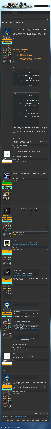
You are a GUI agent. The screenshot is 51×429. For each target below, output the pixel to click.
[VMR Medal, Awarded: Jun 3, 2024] (10, 47)
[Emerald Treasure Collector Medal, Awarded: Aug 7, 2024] (10, 49)
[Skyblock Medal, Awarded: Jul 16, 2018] (3, 49)
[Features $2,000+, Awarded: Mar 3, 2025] (5, 58)
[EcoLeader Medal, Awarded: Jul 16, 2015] (8, 192)
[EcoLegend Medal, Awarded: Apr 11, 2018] (3, 194)
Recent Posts (11, 15)
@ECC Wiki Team (16, 29)
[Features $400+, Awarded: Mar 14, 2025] (10, 259)
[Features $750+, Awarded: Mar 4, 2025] (7, 230)
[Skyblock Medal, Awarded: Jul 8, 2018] (5, 194)
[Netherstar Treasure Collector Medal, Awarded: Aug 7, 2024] (8, 49)
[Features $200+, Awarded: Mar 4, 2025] (5, 229)
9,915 (10, 201)
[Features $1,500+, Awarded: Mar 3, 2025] (3, 58)
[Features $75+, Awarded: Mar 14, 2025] (8, 258)
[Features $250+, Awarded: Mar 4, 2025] (7, 229)
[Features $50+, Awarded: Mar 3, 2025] (7, 52)
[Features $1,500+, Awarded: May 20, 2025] (7, 199)
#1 (47, 147)
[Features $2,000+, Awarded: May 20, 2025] (8, 199)
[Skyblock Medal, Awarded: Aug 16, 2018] (3, 258)
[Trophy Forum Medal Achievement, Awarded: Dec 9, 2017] (5, 225)
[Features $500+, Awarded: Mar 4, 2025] (3, 230)
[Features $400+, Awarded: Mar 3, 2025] (10, 54)
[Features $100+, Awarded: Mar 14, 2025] (10, 258)
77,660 (10, 234)
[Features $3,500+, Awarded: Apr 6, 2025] (10, 58)
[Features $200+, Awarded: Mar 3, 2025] (5, 54)
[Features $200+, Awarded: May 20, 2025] (8, 196)
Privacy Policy (44, 420)
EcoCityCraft (7, 12)
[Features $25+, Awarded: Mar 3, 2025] (5, 52)
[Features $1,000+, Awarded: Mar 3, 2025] (8, 56)
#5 (47, 249)
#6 (47, 286)
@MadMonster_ (16, 240)
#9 (47, 393)
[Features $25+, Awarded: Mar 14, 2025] (5, 258)
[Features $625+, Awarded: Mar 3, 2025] (5, 56)
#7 (47, 349)
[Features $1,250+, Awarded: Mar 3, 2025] (10, 56)
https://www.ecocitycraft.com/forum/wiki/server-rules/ (25, 244)
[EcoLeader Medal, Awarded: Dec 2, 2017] (7, 225)
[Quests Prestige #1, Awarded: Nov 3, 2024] (3, 52)
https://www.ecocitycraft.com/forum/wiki (22, 32)
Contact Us (12, 420)
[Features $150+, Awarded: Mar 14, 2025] (3, 259)
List (26, 145)
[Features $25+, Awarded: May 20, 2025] (8, 194)
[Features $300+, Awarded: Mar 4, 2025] (8, 229)
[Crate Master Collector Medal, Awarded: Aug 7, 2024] (3, 51)
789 (10, 262)
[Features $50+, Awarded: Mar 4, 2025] (7, 227)
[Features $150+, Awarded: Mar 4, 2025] (3, 229)
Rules (23, 12)
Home (8, 420)
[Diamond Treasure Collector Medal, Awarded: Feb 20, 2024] (7, 49)
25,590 (10, 167)
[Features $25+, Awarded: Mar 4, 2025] (5, 227)
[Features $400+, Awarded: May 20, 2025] (5, 197)
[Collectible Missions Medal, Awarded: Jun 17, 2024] (8, 47)
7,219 (10, 60)
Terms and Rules (38, 420)
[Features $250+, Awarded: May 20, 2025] (10, 196)
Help (33, 420)
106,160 (10, 203)
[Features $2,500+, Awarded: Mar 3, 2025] (7, 58)
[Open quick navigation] (48, 19)
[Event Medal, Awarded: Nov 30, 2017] (3, 225)
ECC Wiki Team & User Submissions (13, 24)
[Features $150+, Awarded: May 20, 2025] (7, 196)
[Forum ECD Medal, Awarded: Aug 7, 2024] (5, 49)
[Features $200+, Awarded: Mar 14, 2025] (5, 259)
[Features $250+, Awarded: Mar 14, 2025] (7, 259)
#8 (47, 362)
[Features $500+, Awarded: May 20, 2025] (7, 197)
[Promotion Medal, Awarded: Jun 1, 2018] (5, 192)
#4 (47, 234)
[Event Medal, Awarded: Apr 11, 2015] (7, 47)
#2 (47, 161)
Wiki (18, 12)
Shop (27, 12)
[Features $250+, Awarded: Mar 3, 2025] (7, 54)
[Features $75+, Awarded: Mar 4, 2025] (8, 227)
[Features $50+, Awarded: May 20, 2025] (10, 194)
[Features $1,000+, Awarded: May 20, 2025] (3, 199)
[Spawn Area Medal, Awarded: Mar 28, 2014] (7, 192)
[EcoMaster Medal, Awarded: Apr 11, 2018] (10, 192)
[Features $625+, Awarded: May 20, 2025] (8, 197)
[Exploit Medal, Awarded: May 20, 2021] (7, 194)
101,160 (10, 61)
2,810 (10, 233)
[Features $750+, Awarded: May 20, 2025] (10, 197)
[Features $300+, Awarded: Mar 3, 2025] (8, 54)
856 (10, 165)
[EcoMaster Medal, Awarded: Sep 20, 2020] (8, 225)
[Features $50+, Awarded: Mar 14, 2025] (7, 258)
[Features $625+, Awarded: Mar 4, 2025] (5, 230)
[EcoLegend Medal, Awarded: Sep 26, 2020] (10, 225)
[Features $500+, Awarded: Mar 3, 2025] (3, 56)
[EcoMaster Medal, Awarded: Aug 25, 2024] (8, 51)
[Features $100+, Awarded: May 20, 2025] (5, 196)
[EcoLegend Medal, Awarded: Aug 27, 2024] (10, 51)
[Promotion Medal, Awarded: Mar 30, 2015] (5, 47)
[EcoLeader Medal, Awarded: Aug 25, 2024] (7, 51)
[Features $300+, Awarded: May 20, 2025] (3, 197)
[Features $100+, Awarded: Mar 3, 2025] (10, 52)
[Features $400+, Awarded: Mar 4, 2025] (10, 229)
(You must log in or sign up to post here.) (42, 413)
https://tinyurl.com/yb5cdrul (38, 138)
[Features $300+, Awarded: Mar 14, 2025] (8, 259)
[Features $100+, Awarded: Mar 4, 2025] (10, 227)
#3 (47, 180)
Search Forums (5, 15)
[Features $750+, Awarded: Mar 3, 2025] (7, 56)
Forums (14, 12)
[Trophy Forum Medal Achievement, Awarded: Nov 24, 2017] (5, 51)
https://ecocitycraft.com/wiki (21, 30)
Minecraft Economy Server (20, 420)
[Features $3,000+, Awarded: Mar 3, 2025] (8, 58)
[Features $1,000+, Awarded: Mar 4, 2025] (8, 230)
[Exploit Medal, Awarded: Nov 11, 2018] (3, 47)
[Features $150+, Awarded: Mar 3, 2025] (3, 54)
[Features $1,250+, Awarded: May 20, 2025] (5, 199)
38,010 (10, 263)
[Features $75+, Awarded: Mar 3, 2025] (8, 52)
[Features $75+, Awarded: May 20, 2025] (3, 196)
